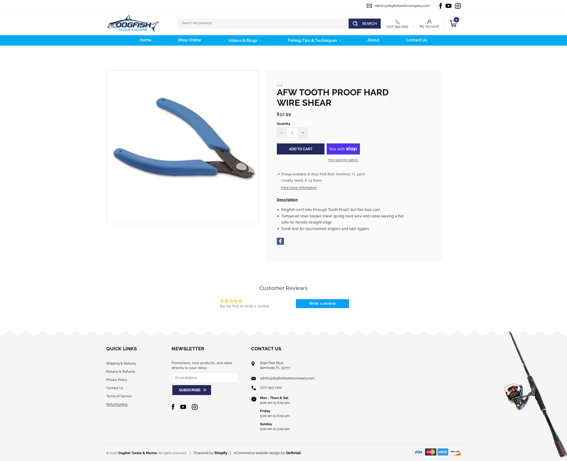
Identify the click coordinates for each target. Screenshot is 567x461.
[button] (244, 40)
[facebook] (280, 243)
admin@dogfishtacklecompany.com (402, 6)
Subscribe (190, 390)
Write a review (322, 303)
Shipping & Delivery (121, 363)
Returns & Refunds (120, 372)
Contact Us (114, 388)
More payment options (343, 160)
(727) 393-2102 (397, 27)
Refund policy (117, 404)
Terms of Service (119, 396)
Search (369, 23)
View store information (299, 187)
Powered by (210, 453)
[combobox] (279, 24)
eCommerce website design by (260, 453)
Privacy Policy (116, 380)
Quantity (283, 123)
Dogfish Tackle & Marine (137, 453)
